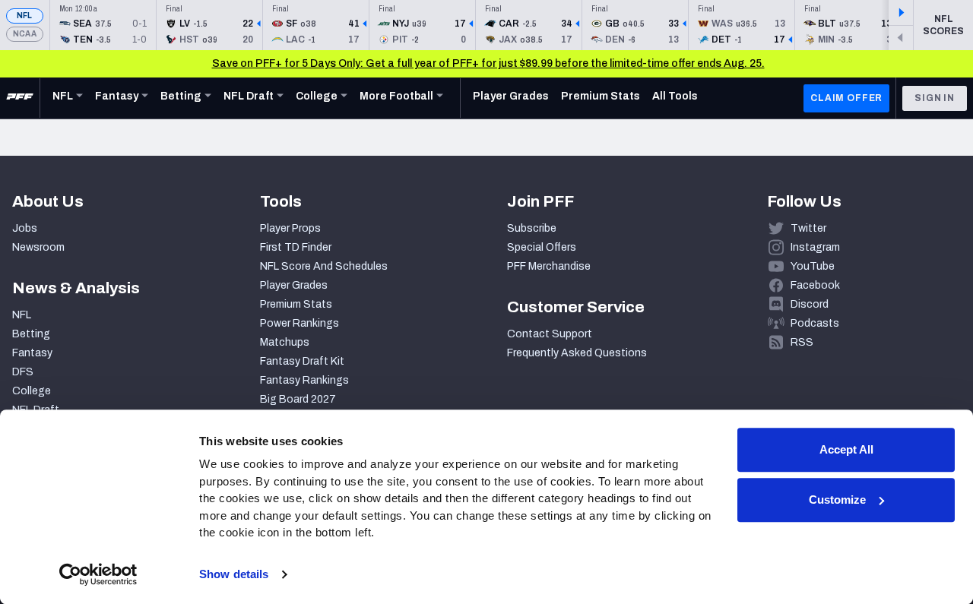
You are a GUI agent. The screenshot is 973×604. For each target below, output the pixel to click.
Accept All (846, 449)
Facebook (815, 285)
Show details (233, 574)
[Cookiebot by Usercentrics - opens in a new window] (98, 574)
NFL (25, 15)
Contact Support (549, 334)
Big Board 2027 (298, 399)
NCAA (24, 34)
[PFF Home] (19, 98)
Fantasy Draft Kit (302, 361)
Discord (810, 304)
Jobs (24, 228)
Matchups (284, 342)
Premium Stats (296, 304)
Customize (837, 499)
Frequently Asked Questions (577, 353)
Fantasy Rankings (304, 380)
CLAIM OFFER (846, 98)
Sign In (934, 98)
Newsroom (38, 247)
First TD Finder (295, 247)
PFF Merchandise (549, 266)
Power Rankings (299, 323)
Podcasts (815, 323)
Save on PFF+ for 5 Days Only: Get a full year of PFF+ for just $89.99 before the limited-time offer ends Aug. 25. (488, 63)
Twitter (808, 228)
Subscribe (531, 228)
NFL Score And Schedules (324, 266)
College (31, 391)
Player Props (290, 228)
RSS (802, 342)
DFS (22, 372)
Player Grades (294, 285)
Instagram (815, 247)
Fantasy (32, 353)
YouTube (813, 266)
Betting (31, 334)
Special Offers (541, 247)
